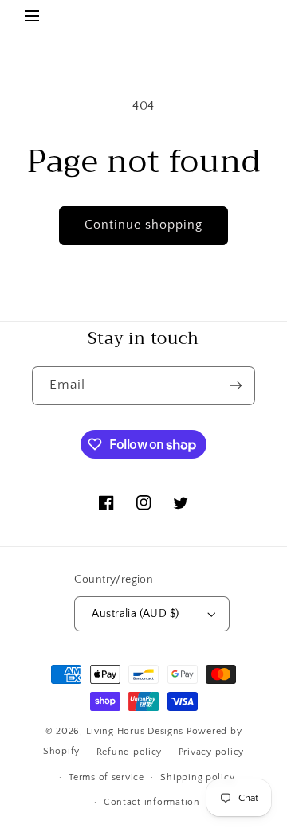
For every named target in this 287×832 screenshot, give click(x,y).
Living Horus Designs (135, 731)
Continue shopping (144, 225)
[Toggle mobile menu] (32, 18)
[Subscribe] (236, 385)
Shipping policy (197, 777)
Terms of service (106, 777)
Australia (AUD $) (135, 613)
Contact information (152, 802)
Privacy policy (211, 752)
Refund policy (129, 752)
